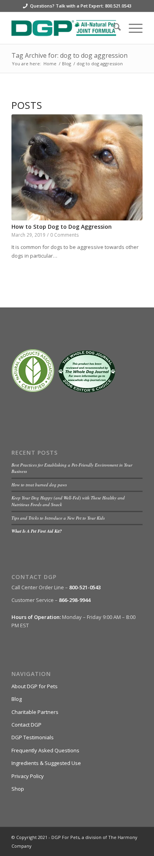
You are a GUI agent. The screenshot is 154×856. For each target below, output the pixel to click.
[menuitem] (113, 28)
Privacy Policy (27, 776)
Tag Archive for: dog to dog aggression (69, 55)
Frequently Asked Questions (45, 750)
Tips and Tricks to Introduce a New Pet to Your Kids (58, 518)
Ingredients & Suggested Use (46, 763)
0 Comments (64, 235)
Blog (16, 698)
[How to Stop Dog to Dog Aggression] (77, 167)
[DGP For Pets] (63, 28)
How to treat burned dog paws (39, 485)
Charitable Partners (34, 712)
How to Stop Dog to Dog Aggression (61, 226)
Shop (17, 788)
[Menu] (132, 28)
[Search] (113, 28)
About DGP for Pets (34, 686)
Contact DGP (26, 724)
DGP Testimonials (32, 737)
